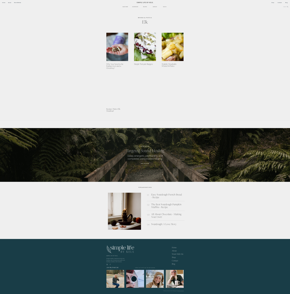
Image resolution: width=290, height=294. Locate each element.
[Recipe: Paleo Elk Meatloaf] (117, 92)
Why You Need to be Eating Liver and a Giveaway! (114, 66)
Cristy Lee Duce (180, 290)
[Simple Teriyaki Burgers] (145, 47)
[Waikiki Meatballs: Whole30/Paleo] (173, 47)
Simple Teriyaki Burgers (143, 64)
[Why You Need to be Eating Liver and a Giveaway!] (117, 47)
